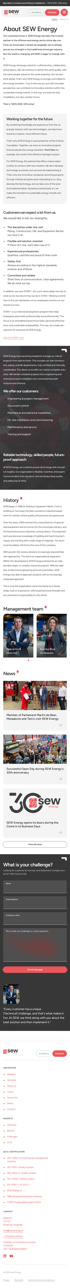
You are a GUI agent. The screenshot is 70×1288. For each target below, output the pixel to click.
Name (8, 883)
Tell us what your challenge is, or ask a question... (28, 931)
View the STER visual (13, 338)
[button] (28, 660)
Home (54, 19)
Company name (13, 915)
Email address (12, 899)
